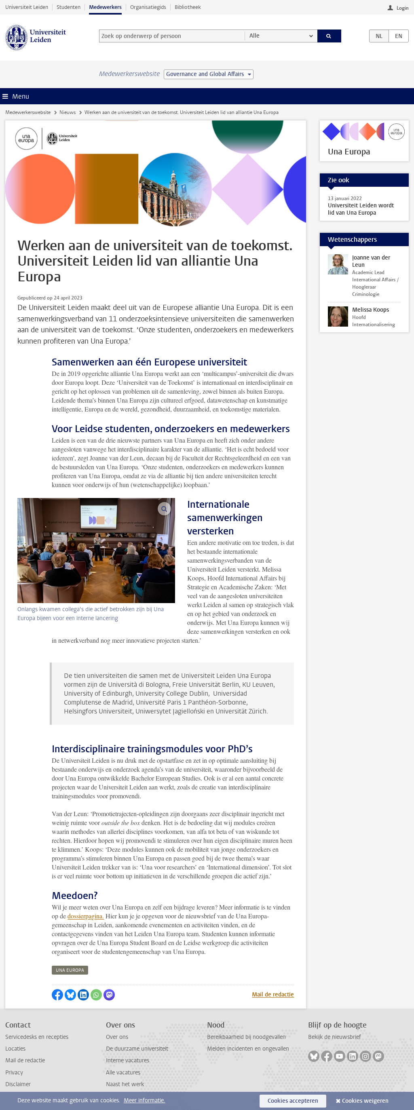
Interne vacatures (127, 1060)
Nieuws (67, 112)
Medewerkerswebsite (28, 112)
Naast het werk (125, 1084)
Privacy (14, 1072)
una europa (70, 970)
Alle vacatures (123, 1072)
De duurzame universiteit (137, 1049)
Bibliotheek (188, 7)
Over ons (117, 1037)
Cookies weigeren (365, 1101)
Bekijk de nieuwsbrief (334, 1037)
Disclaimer (18, 1084)
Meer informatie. (144, 1100)
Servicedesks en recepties (36, 1037)
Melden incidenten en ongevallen (248, 1049)
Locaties (15, 1049)
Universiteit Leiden (26, 7)
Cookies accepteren (293, 1101)
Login (403, 8)
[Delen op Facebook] (57, 994)
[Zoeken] (329, 36)
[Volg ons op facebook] (326, 1056)
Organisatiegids (148, 7)
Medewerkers (105, 7)
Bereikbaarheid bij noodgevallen (246, 1037)
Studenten (68, 7)
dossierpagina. (86, 916)
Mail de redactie (273, 994)
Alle (254, 36)
